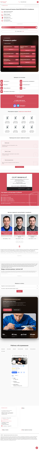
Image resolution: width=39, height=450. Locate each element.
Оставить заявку (7, 309)
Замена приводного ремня (9, 53)
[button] (17, 242)
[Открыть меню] (38, 2)
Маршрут (15, 372)
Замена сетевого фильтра (25, 59)
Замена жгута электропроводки (7, 60)
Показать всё (19, 66)
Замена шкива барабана (24, 53)
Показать (19, 291)
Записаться (11, 49)
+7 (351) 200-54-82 (19, 100)
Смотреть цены (16, 309)
